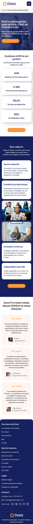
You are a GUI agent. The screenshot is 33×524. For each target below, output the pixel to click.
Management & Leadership (10, 452)
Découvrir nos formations (10, 41)
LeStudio (20, 522)
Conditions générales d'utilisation (11, 483)
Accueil (3, 10)
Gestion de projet (6, 456)
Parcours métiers (6, 467)
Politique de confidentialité (9, 487)
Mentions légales (6, 480)
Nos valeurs (5, 432)
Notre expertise (6, 435)
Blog (2, 439)
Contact (4, 443)
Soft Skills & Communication (10, 459)
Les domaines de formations (10, 428)
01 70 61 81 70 (17, 496)
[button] (29, 3)
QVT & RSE (5, 470)
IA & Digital (4, 463)
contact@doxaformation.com (14, 500)
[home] (9, 4)
